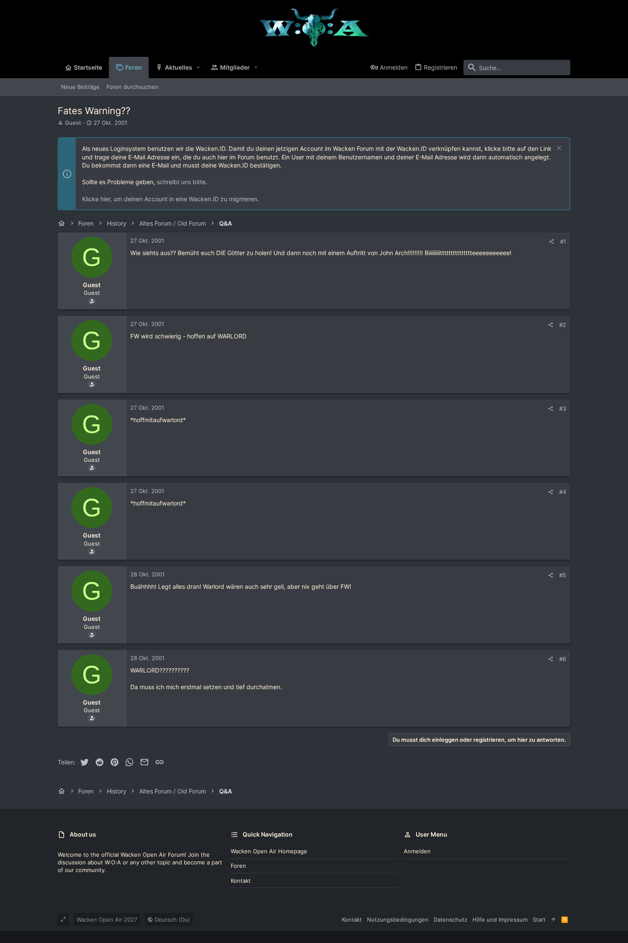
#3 (562, 408)
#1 (563, 241)
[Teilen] (551, 242)
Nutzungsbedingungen (397, 919)
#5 (562, 575)
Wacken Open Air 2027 (106, 919)
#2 (562, 324)
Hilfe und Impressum (500, 919)
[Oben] (553, 919)
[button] (198, 67)
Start (539, 919)
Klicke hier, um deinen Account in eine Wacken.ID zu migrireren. (170, 199)
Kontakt (241, 880)
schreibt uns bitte (181, 181)
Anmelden (417, 851)
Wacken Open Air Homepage (269, 851)
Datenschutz (450, 919)
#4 (562, 491)
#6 (562, 658)
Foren (238, 865)
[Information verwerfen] (558, 148)
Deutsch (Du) (171, 919)
